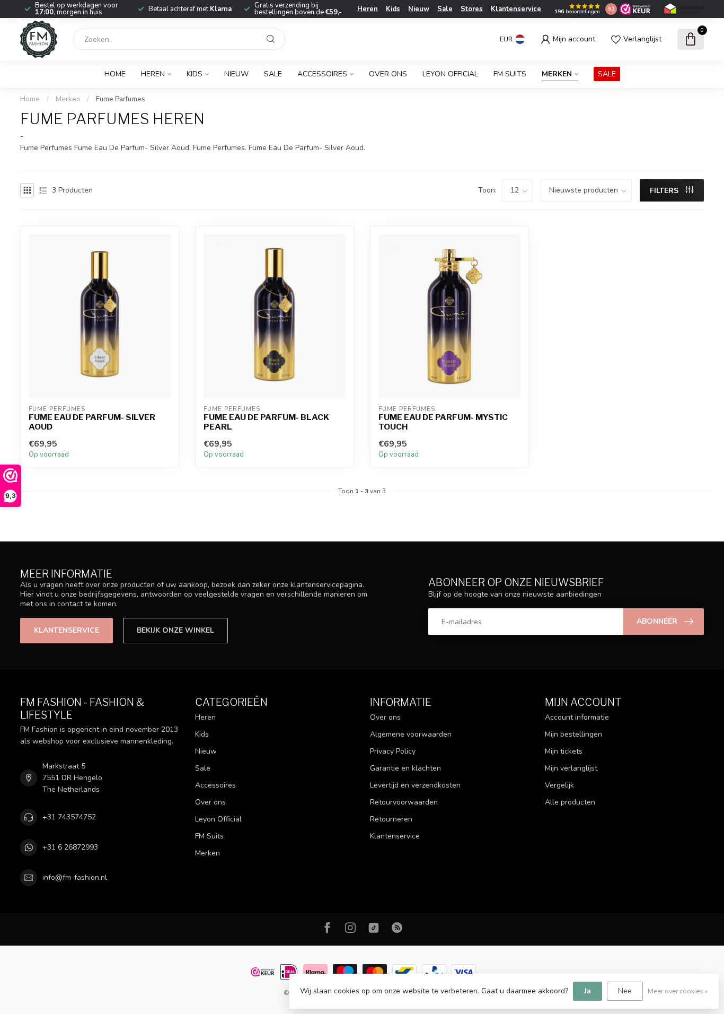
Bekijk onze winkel (175, 630)
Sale (445, 9)
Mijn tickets (563, 751)
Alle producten (570, 802)
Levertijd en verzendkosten (415, 785)
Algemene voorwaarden (411, 734)
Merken (557, 74)
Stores (472, 9)
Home (115, 74)
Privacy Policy (393, 751)
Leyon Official (450, 74)
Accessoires (322, 74)
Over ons (388, 74)
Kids (393, 9)
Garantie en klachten (405, 768)
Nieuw (418, 9)
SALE (607, 74)
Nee (625, 991)
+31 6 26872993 (70, 847)
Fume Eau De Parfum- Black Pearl (266, 422)
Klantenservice (516, 9)
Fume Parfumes (120, 99)
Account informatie (577, 717)
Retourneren (391, 819)
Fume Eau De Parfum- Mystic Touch (443, 422)
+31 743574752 (69, 817)
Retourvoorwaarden (404, 802)
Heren (367, 9)
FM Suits (509, 74)
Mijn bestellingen (573, 734)
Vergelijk (559, 785)
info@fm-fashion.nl (74, 877)
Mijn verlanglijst (571, 768)
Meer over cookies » (678, 990)
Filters (665, 191)
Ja (587, 991)
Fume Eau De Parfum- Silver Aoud (92, 422)
